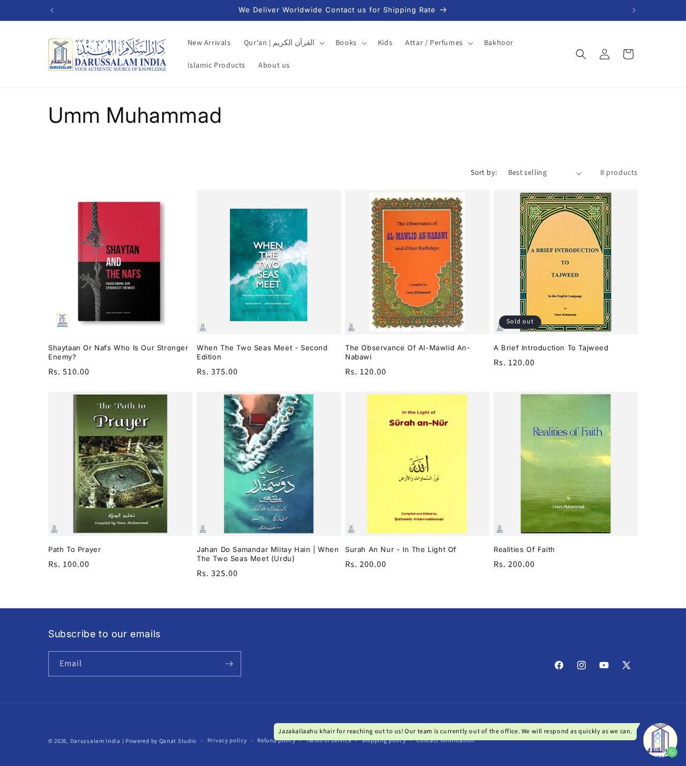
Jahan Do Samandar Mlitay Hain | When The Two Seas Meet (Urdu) (268, 554)
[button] (283, 43)
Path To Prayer (74, 549)
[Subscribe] (229, 663)
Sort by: (484, 172)
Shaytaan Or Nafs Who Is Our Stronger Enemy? (118, 352)
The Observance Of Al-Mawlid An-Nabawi (408, 352)
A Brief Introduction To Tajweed (551, 347)
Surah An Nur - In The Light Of (401, 549)
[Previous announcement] (52, 10)
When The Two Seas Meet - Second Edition (262, 352)
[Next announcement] (634, 10)
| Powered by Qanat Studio (159, 741)
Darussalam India (95, 741)
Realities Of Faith (524, 549)
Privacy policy (227, 740)
